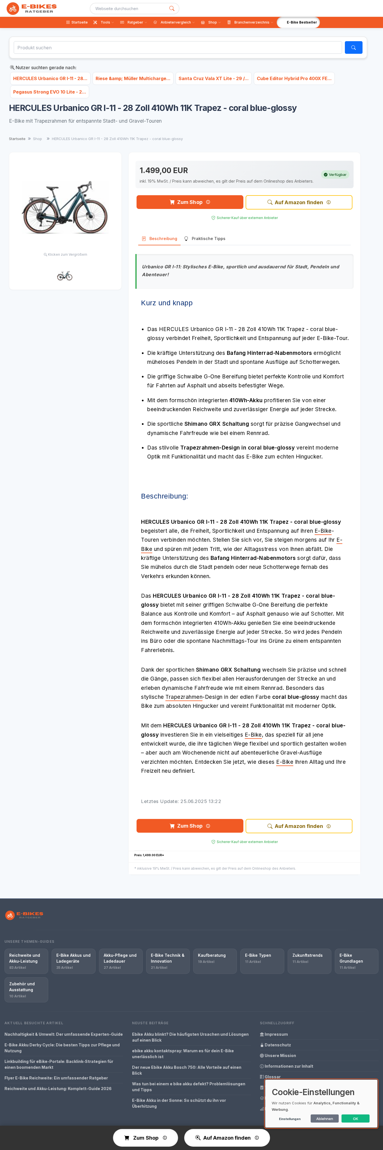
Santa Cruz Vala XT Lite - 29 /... (214, 78)
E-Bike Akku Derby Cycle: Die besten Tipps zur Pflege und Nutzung (62, 1047)
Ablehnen (324, 1118)
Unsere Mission (280, 1055)
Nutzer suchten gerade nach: (46, 67)
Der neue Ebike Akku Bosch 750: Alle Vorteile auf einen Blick (186, 1070)
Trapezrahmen (183, 697)
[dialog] (321, 1104)
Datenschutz (277, 1044)
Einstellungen (290, 1119)
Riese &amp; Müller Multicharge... (133, 78)
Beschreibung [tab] (163, 238)
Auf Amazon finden (299, 202)
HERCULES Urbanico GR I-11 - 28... (50, 78)
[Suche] (171, 8)
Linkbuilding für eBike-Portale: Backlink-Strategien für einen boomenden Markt (58, 1064)
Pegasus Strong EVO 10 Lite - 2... (49, 92)
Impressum (276, 1034)
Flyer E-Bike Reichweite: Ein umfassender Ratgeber (56, 1077)
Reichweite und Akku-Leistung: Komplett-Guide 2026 (58, 1088)
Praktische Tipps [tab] (208, 238)
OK (355, 1118)
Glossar (272, 1076)
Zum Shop (189, 202)
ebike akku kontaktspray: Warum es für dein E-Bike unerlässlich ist (183, 1053)
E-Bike (323, 531)
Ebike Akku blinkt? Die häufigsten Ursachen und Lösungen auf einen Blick (190, 1037)
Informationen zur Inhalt (288, 1066)
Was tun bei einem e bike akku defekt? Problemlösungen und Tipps (188, 1086)
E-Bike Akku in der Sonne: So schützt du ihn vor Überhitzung (179, 1103)
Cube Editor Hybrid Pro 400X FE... (294, 78)
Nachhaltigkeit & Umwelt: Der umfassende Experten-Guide (63, 1034)
